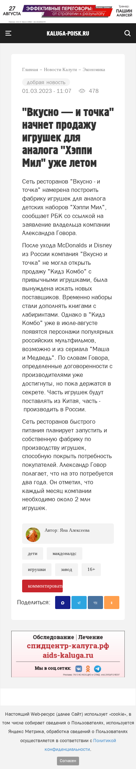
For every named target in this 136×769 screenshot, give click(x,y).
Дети (32, 553)
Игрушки (37, 569)
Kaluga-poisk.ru (68, 33)
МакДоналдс (65, 553)
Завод (66, 569)
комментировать (45, 586)
